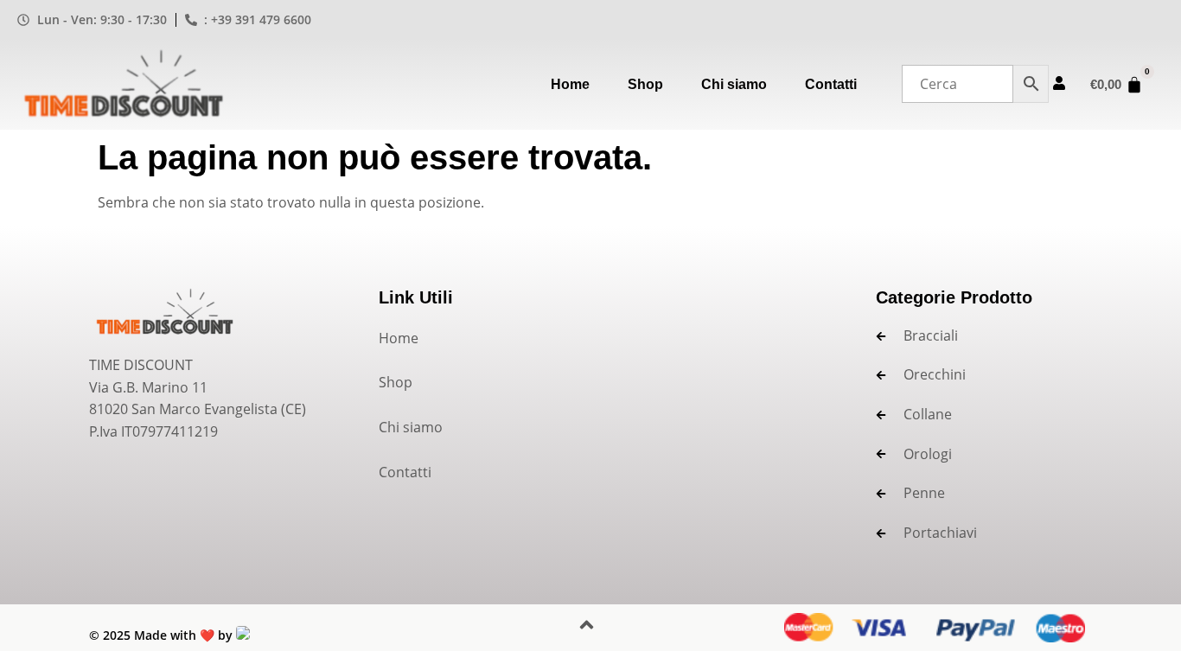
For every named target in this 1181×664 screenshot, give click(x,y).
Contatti (831, 84)
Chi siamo (734, 84)
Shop (645, 84)
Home (570, 84)
